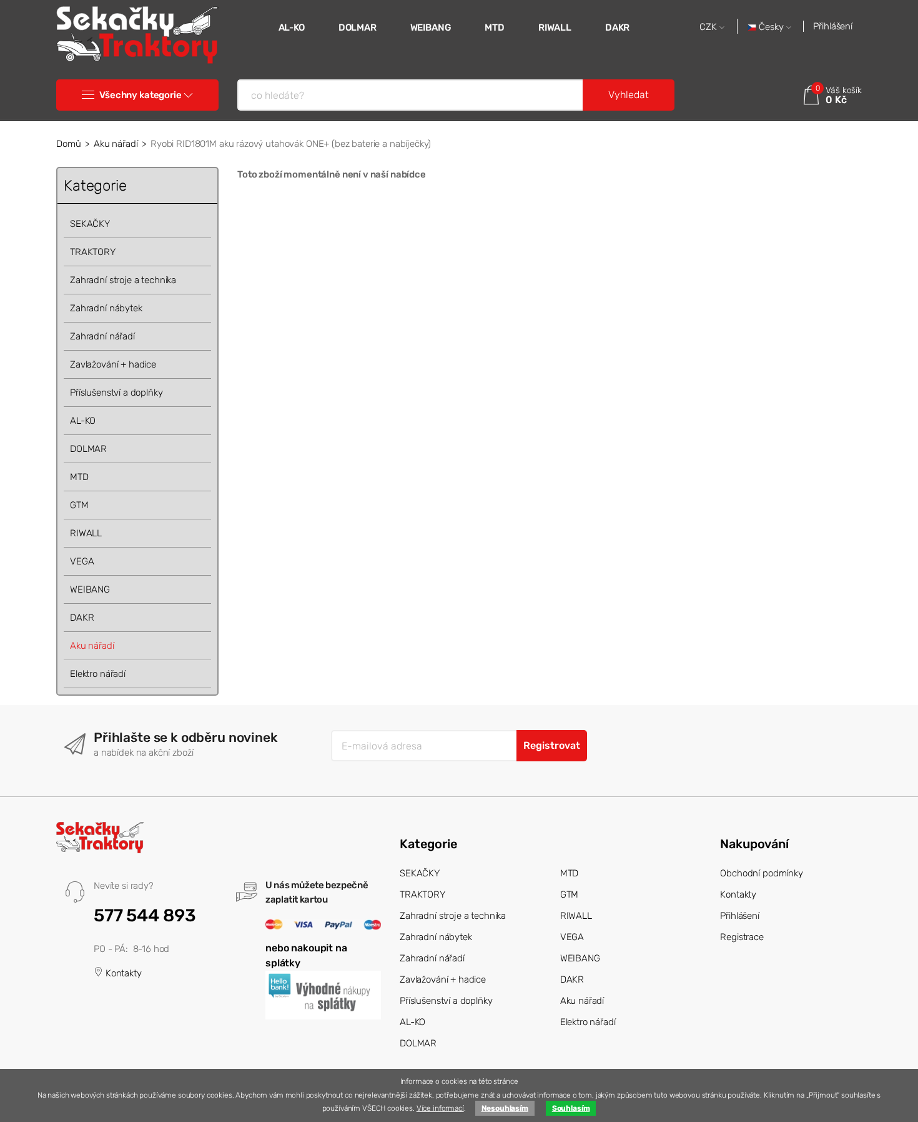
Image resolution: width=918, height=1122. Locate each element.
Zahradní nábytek (106, 308)
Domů (68, 143)
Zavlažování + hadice (113, 364)
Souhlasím (571, 1108)
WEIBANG (431, 27)
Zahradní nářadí (102, 336)
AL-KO (292, 27)
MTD (495, 27)
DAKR (617, 27)
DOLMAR (357, 27)
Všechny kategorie (140, 95)
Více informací (440, 1108)
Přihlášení (832, 26)
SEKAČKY (90, 223)
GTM (79, 505)
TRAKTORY (93, 252)
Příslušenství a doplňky (116, 392)
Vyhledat (628, 95)
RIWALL (554, 27)
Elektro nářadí (98, 673)
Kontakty (122, 973)
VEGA (82, 561)
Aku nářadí (116, 143)
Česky (771, 27)
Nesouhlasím (504, 1108)
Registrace (742, 937)
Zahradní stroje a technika (123, 280)
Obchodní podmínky (761, 873)
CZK (709, 27)
